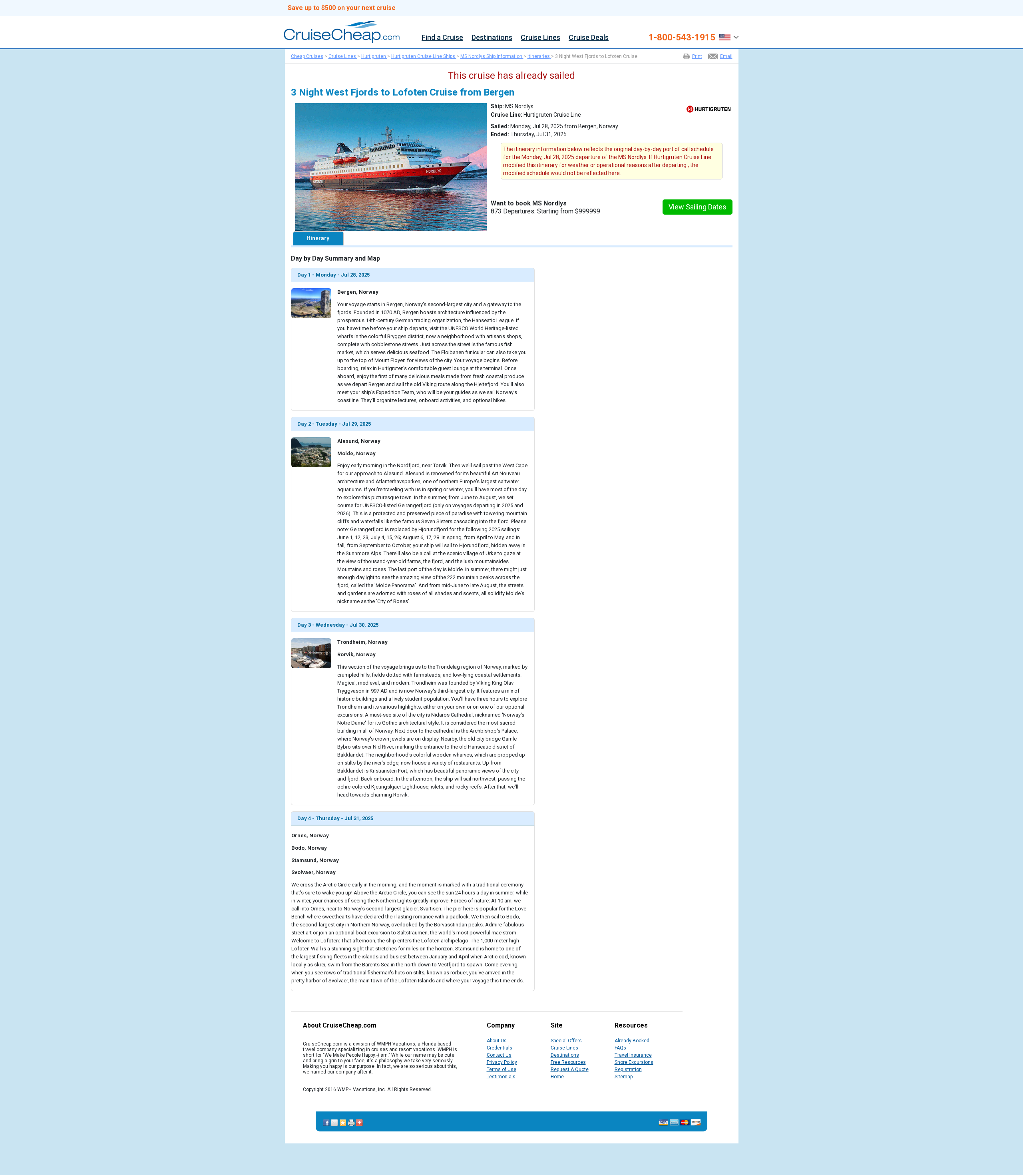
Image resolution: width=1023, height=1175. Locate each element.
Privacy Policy (502, 1062)
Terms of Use (501, 1069)
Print (697, 56)
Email (726, 56)
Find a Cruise (442, 38)
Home (557, 1076)
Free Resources (568, 1062)
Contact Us (499, 1055)
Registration (628, 1069)
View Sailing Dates (697, 207)
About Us (497, 1041)
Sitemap (624, 1076)
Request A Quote (570, 1069)
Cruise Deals (589, 38)
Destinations (492, 38)
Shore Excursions (634, 1062)
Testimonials (501, 1076)
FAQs (620, 1048)
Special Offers (566, 1041)
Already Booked (632, 1041)
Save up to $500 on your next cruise (342, 8)
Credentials (499, 1048)
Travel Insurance (633, 1055)
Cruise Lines (540, 38)
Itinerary (318, 238)
